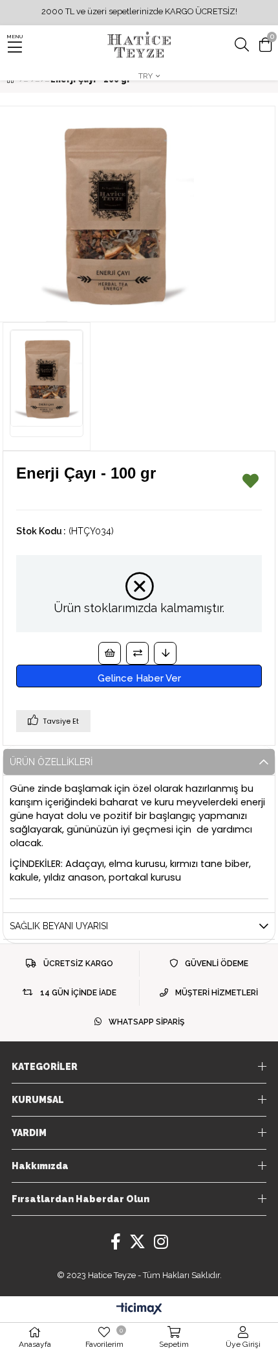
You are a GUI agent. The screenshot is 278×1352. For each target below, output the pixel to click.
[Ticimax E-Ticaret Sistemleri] (139, 1309)
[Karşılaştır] (137, 653)
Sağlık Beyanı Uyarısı (59, 926)
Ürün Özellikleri (51, 762)
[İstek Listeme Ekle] (109, 653)
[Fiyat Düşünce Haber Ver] (165, 653)
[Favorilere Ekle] (250, 484)
